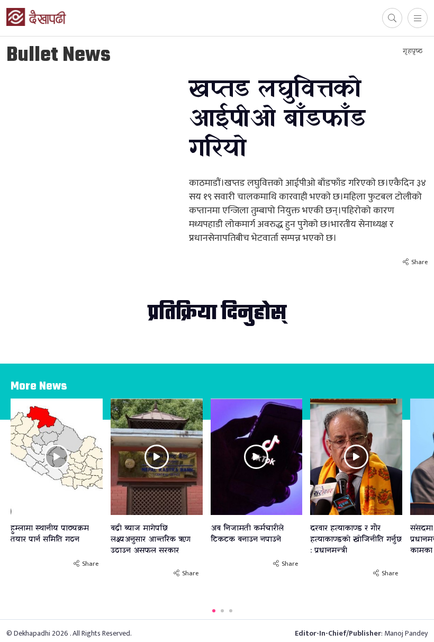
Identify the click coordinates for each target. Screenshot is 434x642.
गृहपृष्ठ (412, 51)
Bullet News (58, 55)
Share (419, 262)
